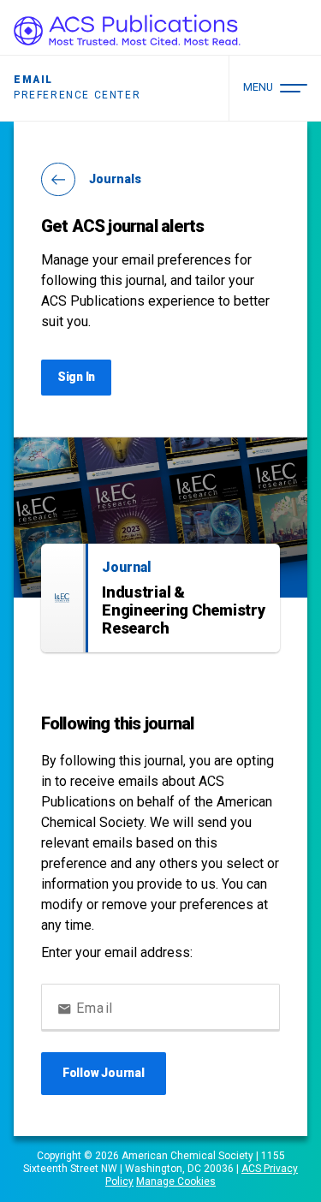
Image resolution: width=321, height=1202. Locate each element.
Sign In (76, 377)
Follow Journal (103, 1073)
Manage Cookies (176, 1181)
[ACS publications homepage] (127, 30)
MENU (258, 86)
